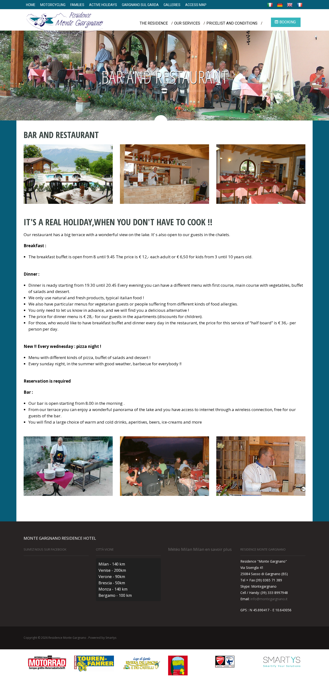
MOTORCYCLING (53, 5)
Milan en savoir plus (212, 549)
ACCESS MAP (195, 5)
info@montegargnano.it (269, 599)
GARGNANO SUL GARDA (140, 5)
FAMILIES (77, 5)
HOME (30, 5)
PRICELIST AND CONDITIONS (231, 23)
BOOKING (287, 22)
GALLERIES (172, 5)
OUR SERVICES (187, 23)
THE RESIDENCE (154, 23)
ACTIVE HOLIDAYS (103, 5)
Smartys (110, 638)
